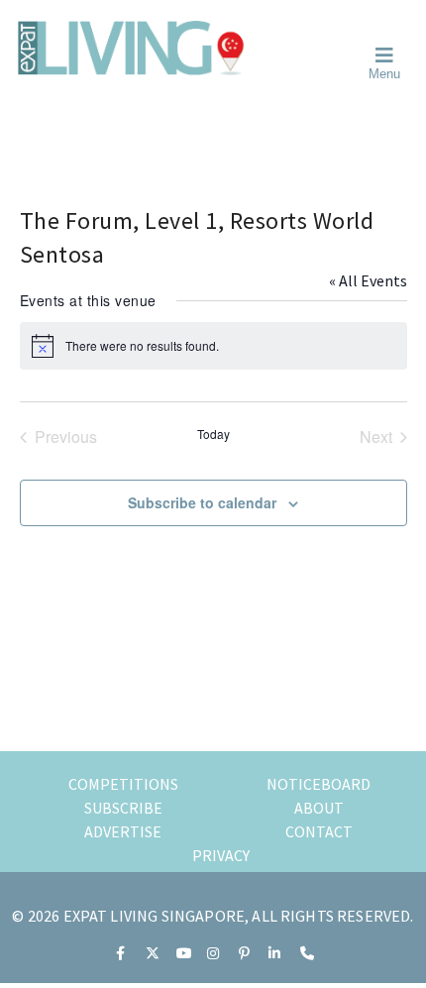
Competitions (123, 784)
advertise (122, 831)
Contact (319, 831)
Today (213, 434)
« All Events (368, 280)
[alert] (213, 346)
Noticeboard (318, 784)
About (319, 808)
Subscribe (123, 808)
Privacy (221, 855)
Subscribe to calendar (202, 502)
